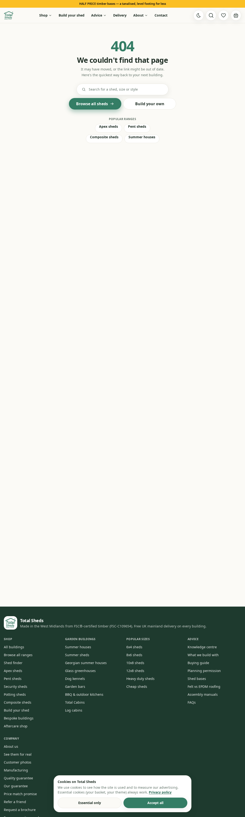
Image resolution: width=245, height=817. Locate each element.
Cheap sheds (136, 686)
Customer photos (17, 762)
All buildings (14, 647)
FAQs (192, 702)
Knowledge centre (202, 647)
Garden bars (75, 686)
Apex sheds (108, 126)
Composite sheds (104, 137)
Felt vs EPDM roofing (204, 686)
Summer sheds (77, 655)
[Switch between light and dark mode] (198, 15)
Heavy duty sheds (140, 678)
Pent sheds (137, 126)
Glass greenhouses (80, 670)
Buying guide (198, 663)
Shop (43, 15)
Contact (161, 15)
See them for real (18, 754)
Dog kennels (75, 678)
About (138, 15)
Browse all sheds (92, 103)
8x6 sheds (134, 655)
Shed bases (197, 678)
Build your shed (71, 15)
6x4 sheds (134, 647)
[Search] (211, 15)
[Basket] (236, 15)
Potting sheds (15, 694)
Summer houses (141, 137)
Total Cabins (75, 702)
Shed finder (13, 663)
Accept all (155, 802)
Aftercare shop (16, 726)
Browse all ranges (18, 655)
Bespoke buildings (18, 718)
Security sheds (15, 686)
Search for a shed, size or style (113, 89)
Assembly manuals (203, 694)
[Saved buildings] (223, 15)
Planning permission (204, 670)
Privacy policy (160, 792)
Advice (96, 15)
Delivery (120, 15)
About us (11, 746)
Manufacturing (16, 770)
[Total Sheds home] (8, 15)
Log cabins (73, 710)
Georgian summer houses (86, 663)
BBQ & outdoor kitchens (84, 694)
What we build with (203, 655)
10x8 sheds (135, 663)
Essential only (89, 802)
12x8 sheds (135, 670)
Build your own (149, 103)
